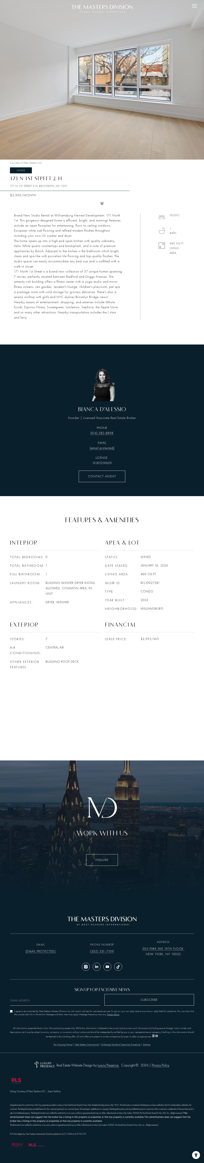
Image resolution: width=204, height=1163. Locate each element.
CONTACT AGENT (102, 476)
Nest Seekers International (87, 1044)
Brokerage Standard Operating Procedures (120, 1044)
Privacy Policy (113, 1014)
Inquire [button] (102, 860)
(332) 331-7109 (102, 951)
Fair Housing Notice (63, 1044)
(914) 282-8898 (102, 433)
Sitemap (146, 1044)
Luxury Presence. (108, 1065)
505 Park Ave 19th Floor (163, 949)
